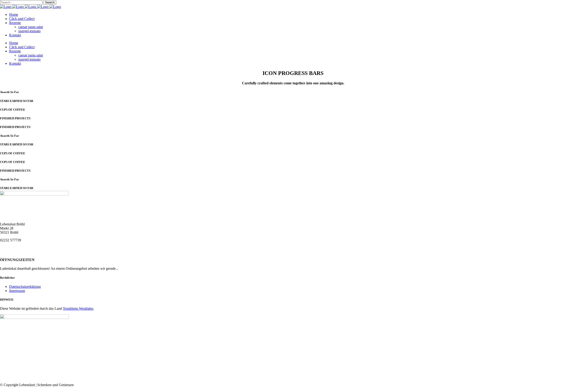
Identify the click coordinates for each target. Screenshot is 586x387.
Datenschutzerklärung (25, 286)
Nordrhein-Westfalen (78, 308)
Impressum (17, 291)
